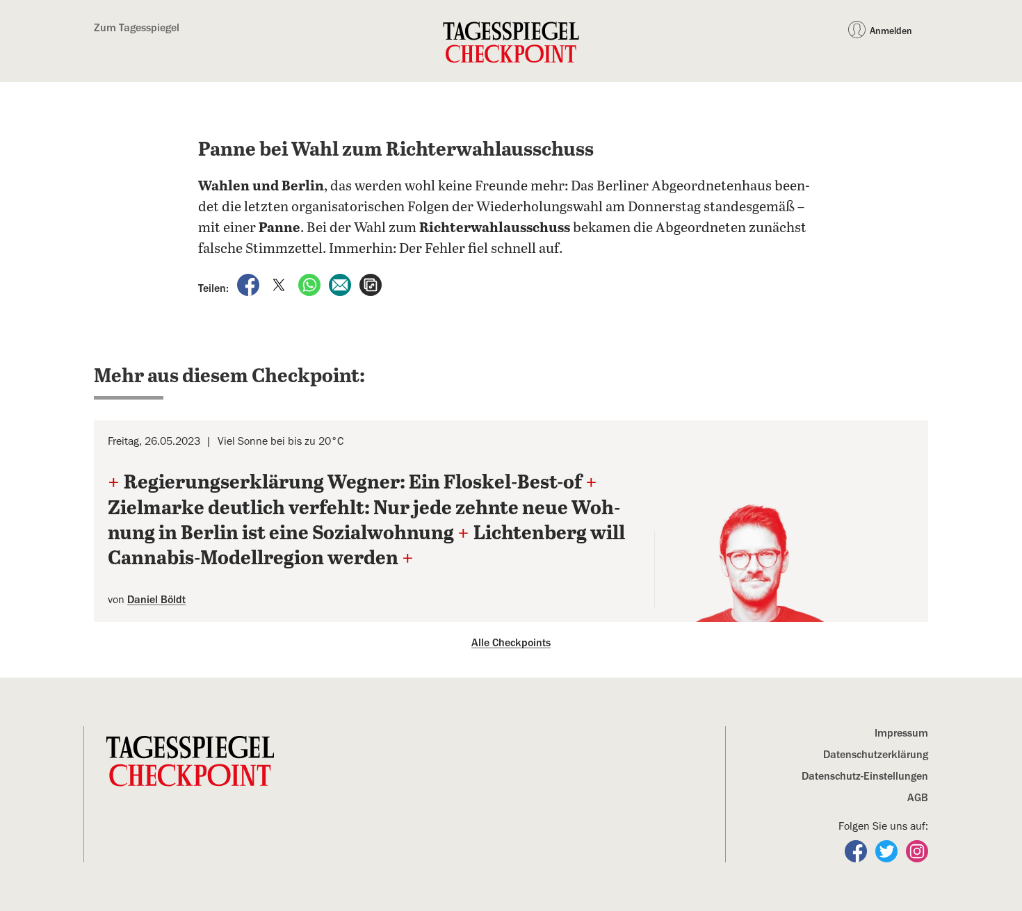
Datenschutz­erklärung (875, 754)
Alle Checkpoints (511, 642)
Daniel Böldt (156, 599)
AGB (917, 797)
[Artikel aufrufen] (370, 284)
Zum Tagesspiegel (136, 27)
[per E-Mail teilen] (341, 284)
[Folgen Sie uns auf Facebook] (857, 850)
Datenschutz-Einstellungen (865, 776)
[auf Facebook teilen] (249, 284)
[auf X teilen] (280, 284)
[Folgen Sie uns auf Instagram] (917, 850)
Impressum (901, 733)
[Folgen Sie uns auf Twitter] (887, 850)
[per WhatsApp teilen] (310, 284)
